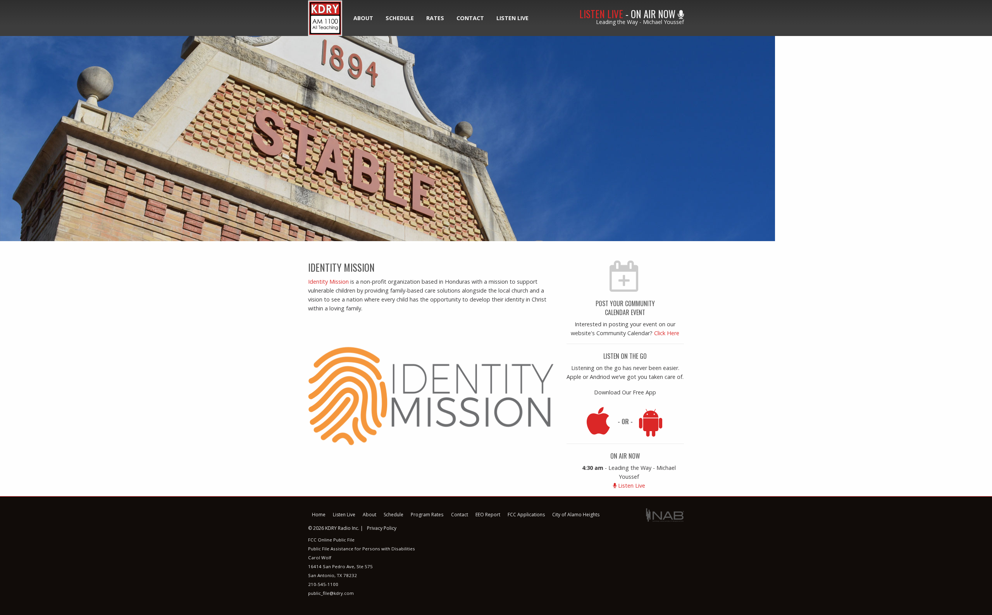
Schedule (400, 18)
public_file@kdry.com (331, 593)
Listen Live (512, 18)
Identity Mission (328, 281)
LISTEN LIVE (601, 14)
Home (319, 514)
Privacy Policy (381, 528)
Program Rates (427, 514)
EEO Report (487, 514)
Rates (435, 18)
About (363, 18)
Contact (470, 18)
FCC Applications (526, 514)
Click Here (666, 333)
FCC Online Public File (331, 540)
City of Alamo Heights (575, 514)
